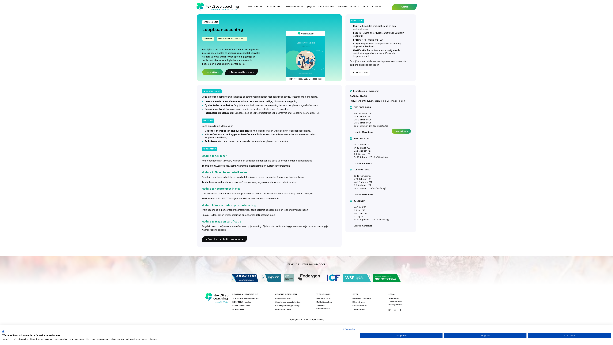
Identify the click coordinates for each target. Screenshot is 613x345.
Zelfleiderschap (324, 302)
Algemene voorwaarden (395, 299)
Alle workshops (324, 298)
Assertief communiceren (323, 307)
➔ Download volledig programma (224, 239)
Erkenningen (358, 302)
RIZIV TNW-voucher (242, 302)
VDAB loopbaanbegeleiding (245, 298)
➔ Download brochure (241, 72)
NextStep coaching (361, 298)
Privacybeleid (349, 329)
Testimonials (358, 309)
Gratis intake (238, 309)
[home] (217, 6)
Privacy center (395, 304)
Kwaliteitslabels (359, 306)
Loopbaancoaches (241, 306)
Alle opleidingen (283, 298)
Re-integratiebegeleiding (287, 306)
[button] (255, 6)
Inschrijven (212, 72)
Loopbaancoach (283, 309)
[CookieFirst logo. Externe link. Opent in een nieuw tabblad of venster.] (3, 331)
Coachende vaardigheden (287, 302)
